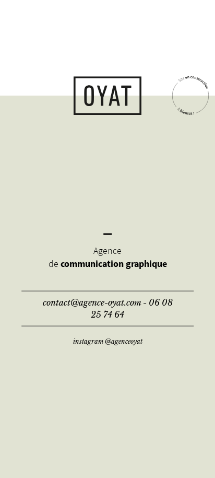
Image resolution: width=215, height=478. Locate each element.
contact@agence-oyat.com (92, 302)
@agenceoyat (123, 341)
